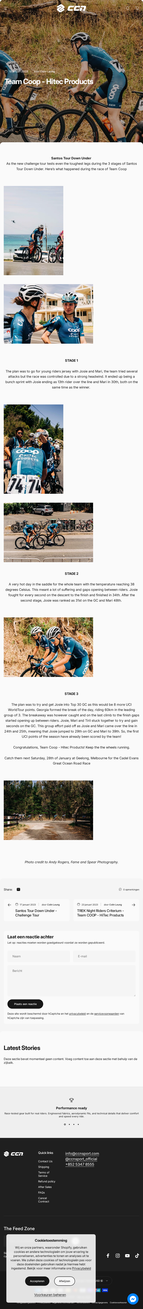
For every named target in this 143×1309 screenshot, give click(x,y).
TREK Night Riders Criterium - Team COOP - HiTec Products (100, 913)
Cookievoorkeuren (118, 1302)
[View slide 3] (74, 1124)
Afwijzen (64, 1281)
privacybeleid (77, 1013)
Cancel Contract (43, 1199)
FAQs (41, 1192)
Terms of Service (43, 1174)
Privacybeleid (81, 1268)
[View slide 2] (69, 1124)
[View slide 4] (78, 1124)
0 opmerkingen (131, 889)
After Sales (45, 1186)
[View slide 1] (65, 1124)
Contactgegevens (100, 1302)
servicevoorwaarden (106, 1013)
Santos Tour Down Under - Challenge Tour (36, 913)
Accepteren (37, 1281)
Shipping (43, 1166)
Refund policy (46, 1181)
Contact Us (45, 1161)
